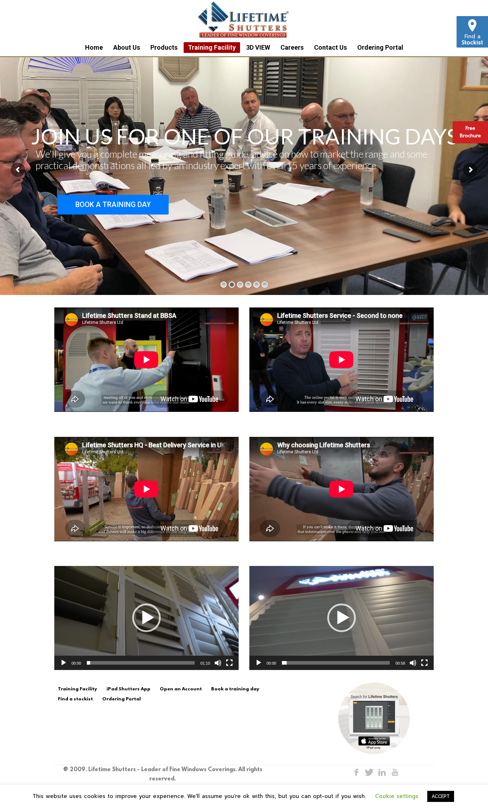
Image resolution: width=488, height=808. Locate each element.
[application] (146, 618)
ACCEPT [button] (441, 796)
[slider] (141, 663)
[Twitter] (369, 772)
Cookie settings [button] (396, 796)
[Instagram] (382, 772)
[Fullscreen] (229, 662)
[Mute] (217, 662)
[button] (146, 617)
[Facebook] (356, 772)
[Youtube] (394, 772)
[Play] (63, 662)
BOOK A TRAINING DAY (113, 204)
